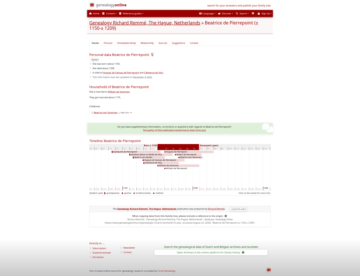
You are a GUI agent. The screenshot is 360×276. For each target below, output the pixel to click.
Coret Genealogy (167, 270)
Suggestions (178, 43)
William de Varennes (119, 91)
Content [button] (110, 13)
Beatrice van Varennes (106, 112)
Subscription (99, 248)
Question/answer (102, 252)
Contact (127, 252)
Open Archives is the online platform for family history (209, 252)
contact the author (238, 209)
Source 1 (95, 60)
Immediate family (126, 43)
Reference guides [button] (132, 13)
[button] (206, 13)
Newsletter (129, 247)
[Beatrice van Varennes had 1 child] (131, 112)
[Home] (269, 270)
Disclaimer (98, 257)
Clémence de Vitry (153, 72)
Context (194, 43)
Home (95, 13)
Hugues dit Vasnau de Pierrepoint (121, 72)
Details (95, 43)
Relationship (147, 43)
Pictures (108, 43)
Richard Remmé (216, 208)
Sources (163, 43)
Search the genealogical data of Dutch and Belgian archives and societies (211, 247)
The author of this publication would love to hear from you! (174, 130)
